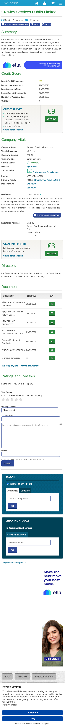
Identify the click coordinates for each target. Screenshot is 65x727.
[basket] (53, 3)
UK (22, 483)
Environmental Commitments (45, 172)
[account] (45, 3)
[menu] (61, 3)
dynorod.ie (32, 166)
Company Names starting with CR (14, 563)
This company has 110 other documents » (20, 365)
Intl (30, 483)
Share (47, 24)
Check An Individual (16, 534)
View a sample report (13, 129)
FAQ (7, 676)
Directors (25, 490)
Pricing (22, 676)
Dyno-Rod (31, 183)
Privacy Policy (44, 676)
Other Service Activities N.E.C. (47, 180)
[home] (37, 3)
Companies (12, 490)
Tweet (36, 24)
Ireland (13, 483)
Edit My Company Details (16, 24)
